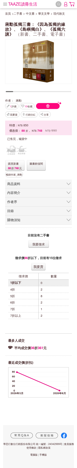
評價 (13, 106)
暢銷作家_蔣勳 (14, 174)
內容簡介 (13, 192)
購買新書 (13, 163)
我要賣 (13, 114)
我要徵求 (38, 244)
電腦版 (34, 454)
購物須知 (13, 219)
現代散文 (59, 13)
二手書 (18, 13)
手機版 (43, 454)
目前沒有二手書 (38, 235)
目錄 (10, 210)
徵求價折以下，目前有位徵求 (38, 258)
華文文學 (44, 13)
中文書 (30, 13)
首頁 (8, 13)
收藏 (28, 106)
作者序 (12, 201)
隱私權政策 (44, 447)
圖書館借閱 (36, 163)
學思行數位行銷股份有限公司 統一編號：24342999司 (32, 444)
